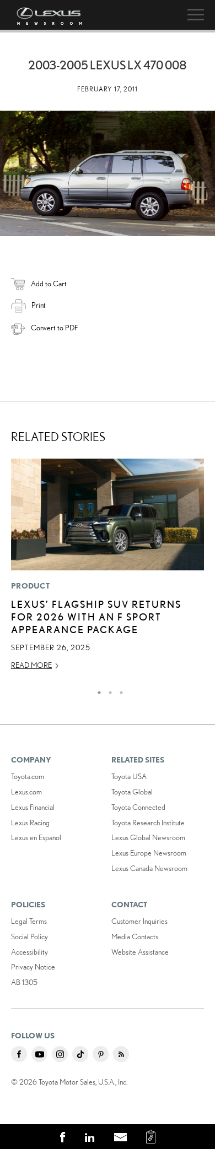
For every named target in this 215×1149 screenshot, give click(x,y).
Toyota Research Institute (148, 822)
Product (30, 585)
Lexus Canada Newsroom (149, 868)
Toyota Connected (138, 807)
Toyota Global (132, 791)
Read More (31, 665)
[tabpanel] (107, 569)
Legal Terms (29, 921)
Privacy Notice (33, 966)
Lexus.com (26, 791)
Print (38, 305)
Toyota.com (27, 776)
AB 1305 (24, 982)
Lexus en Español (36, 837)
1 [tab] (96, 690)
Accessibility (29, 951)
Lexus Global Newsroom (148, 837)
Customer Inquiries (139, 921)
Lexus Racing (30, 822)
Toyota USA (129, 776)
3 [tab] (118, 690)
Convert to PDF (54, 327)
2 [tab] (107, 690)
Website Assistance (140, 951)
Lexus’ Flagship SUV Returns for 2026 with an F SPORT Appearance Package (96, 616)
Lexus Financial (33, 807)
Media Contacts (134, 936)
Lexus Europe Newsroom (148, 852)
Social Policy (29, 936)
